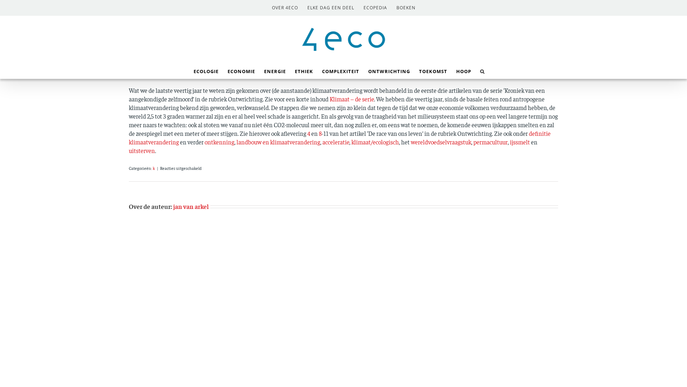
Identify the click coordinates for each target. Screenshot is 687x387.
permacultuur (490, 142)
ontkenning (219, 142)
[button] (482, 70)
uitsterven (142, 150)
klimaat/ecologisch (375, 142)
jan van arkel (191, 206)
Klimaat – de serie (352, 99)
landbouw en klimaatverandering (278, 142)
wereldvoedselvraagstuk (441, 142)
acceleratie (335, 142)
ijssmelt (520, 142)
